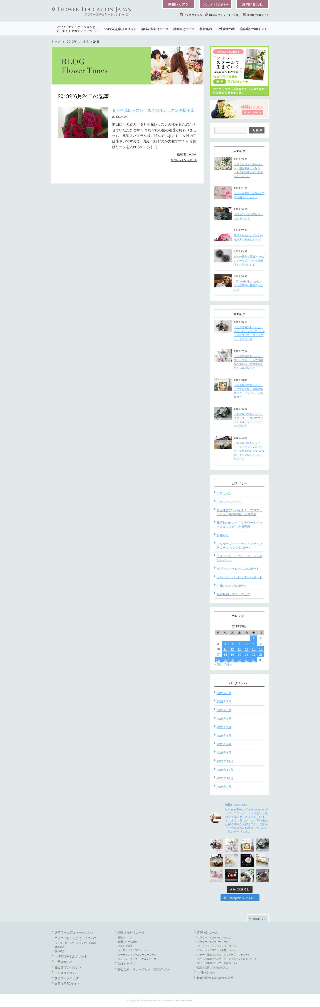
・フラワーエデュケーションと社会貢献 (74, 942)
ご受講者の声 (226, 29)
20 (239, 654)
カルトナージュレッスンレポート (239, 577)
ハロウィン (224, 493)
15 (253, 649)
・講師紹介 (59, 951)
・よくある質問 (124, 945)
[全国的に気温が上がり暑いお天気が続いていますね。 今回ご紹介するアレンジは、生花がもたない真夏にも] (231, 845)
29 (253, 660)
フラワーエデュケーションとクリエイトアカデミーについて (77, 29)
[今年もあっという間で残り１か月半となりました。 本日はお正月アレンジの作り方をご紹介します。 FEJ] (231, 875)
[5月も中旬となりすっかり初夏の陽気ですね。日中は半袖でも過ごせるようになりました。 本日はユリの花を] (262, 845)
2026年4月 (224, 727)
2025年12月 (225, 761)
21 (246, 654)
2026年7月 (224, 701)
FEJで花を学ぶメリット (119, 29)
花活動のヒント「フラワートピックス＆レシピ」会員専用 (239, 524)
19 (232, 654)
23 (261, 654)
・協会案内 (59, 947)
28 (246, 660)
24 (218, 660)
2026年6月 (224, 710)
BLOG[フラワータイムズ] (224, 15)
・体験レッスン (124, 937)
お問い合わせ (252, 4)
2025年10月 (225, 778)
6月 (85, 41)
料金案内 (206, 29)
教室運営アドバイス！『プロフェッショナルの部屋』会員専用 (239, 512)
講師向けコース (184, 29)
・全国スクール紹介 (126, 941)
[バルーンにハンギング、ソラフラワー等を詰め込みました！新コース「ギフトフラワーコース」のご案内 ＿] (247, 875)
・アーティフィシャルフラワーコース (136, 954)
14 (246, 649)
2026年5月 (224, 718)
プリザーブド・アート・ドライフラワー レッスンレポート (239, 545)
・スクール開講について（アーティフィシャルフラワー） (226, 958)
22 (253, 654)
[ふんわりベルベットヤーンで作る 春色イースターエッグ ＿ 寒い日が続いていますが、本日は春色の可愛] (216, 875)
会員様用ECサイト (257, 15)
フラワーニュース (229, 501)
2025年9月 (224, 786)
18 (225, 654)
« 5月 (218, 664)
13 (239, 649)
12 (232, 649)
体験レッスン (178, 4)
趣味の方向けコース (155, 29)
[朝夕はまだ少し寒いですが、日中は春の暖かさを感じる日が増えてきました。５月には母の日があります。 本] (231, 860)
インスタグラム (192, 15)
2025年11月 (225, 769)
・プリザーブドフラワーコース (132, 950)
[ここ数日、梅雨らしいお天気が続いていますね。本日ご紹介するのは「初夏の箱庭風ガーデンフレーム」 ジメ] (247, 845)
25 (225, 660)
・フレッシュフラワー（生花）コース (136, 958)
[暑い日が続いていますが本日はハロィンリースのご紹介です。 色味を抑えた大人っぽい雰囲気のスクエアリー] (216, 845)
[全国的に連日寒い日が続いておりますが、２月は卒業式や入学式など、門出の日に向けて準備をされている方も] (247, 860)
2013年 (72, 41)
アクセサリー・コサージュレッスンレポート (239, 558)
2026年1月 (224, 752)
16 (261, 649)
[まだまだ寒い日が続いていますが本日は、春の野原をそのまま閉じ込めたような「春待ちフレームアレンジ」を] (262, 860)
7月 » (228, 664)
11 (225, 649)
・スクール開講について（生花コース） (216, 963)
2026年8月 (224, 693)
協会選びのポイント (253, 29)
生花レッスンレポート (184, 160)
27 (239, 660)
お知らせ (223, 535)
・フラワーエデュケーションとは (213, 937)
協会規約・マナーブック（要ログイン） (144, 969)
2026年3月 (224, 735)
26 (232, 660)
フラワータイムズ (66, 978)
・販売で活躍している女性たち (212, 967)
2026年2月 (224, 744)
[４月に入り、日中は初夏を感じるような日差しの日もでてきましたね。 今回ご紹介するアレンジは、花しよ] (216, 860)
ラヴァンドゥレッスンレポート (238, 568)
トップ (55, 41)
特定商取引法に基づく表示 (215, 977)
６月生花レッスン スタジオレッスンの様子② (153, 110)
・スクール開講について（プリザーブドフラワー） (222, 954)
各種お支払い (126, 963)
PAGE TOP (259, 918)
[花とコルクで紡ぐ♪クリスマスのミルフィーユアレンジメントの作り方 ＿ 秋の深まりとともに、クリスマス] (262, 875)
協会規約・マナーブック (233, 594)
